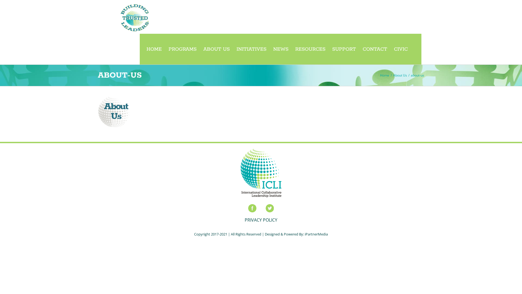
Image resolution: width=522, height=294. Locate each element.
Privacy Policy (261, 220)
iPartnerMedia (316, 234)
